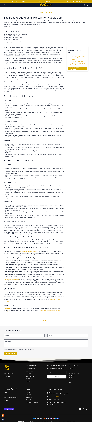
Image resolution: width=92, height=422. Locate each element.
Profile (5, 395)
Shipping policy (53, 421)
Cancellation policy (71, 421)
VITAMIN (28, 381)
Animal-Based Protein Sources (14, 36)
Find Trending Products (74, 68)
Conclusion (9, 42)
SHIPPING (28, 392)
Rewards (6, 400)
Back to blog (47, 321)
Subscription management (11, 397)
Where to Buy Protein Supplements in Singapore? (20, 41)
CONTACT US (29, 397)
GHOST (70, 377)
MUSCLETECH (72, 380)
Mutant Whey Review (76, 65)
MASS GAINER (29, 371)
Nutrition (42, 12)
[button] (7, 4)
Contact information (61, 421)
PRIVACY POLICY (30, 399)
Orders (5, 392)
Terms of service (44, 421)
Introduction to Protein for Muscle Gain (17, 34)
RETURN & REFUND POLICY (32, 402)
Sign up (57, 376)
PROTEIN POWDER (30, 368)
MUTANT (71, 368)
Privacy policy (37, 421)
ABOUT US (28, 394)
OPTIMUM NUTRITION (74, 373)
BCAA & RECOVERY (30, 376)
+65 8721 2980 (56, 396)
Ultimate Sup (23, 421)
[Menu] (4, 4)
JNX (70, 382)
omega (50, 12)
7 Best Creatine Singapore (77, 56)
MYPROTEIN (71, 375)
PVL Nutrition (72, 370)
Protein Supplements (12, 39)
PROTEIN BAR (29, 373)
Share (6, 317)
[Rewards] (3, 419)
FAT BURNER (29, 378)
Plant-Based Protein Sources (14, 37)
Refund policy (30, 421)
